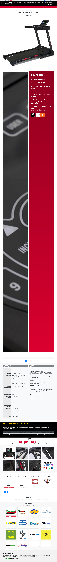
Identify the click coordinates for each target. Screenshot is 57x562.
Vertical (10, 0)
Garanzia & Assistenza (37, 2)
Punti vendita (29, 2)
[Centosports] (46, 512)
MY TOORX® (50, 4)
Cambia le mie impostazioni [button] (14, 558)
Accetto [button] (4, 558)
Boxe (25, 2)
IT (54, 2)
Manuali (43, 2)
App (40, 2)
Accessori (23, 2)
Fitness (20, 2)
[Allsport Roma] (22, 512)
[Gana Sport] (22, 546)
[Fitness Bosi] (11, 534)
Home (14, 2)
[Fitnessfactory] (11, 546)
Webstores (32, 2)
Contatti (50, 2)
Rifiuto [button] (8, 558)
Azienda (18, 2)
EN (5, 492)
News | (51, 0)
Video (45, 2)
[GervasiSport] (34, 546)
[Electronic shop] (34, 523)
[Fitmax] (46, 523)
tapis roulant (28, 9)
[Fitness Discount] (22, 534)
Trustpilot (45, 0)
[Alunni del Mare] (34, 512)
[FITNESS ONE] (34, 534)
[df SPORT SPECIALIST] (11, 523)
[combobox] (53, 3)
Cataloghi (47, 2)
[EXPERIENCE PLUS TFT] (9, 453)
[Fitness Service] (46, 534)
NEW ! (16, 2)
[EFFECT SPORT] (22, 523)
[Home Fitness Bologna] (46, 546)
